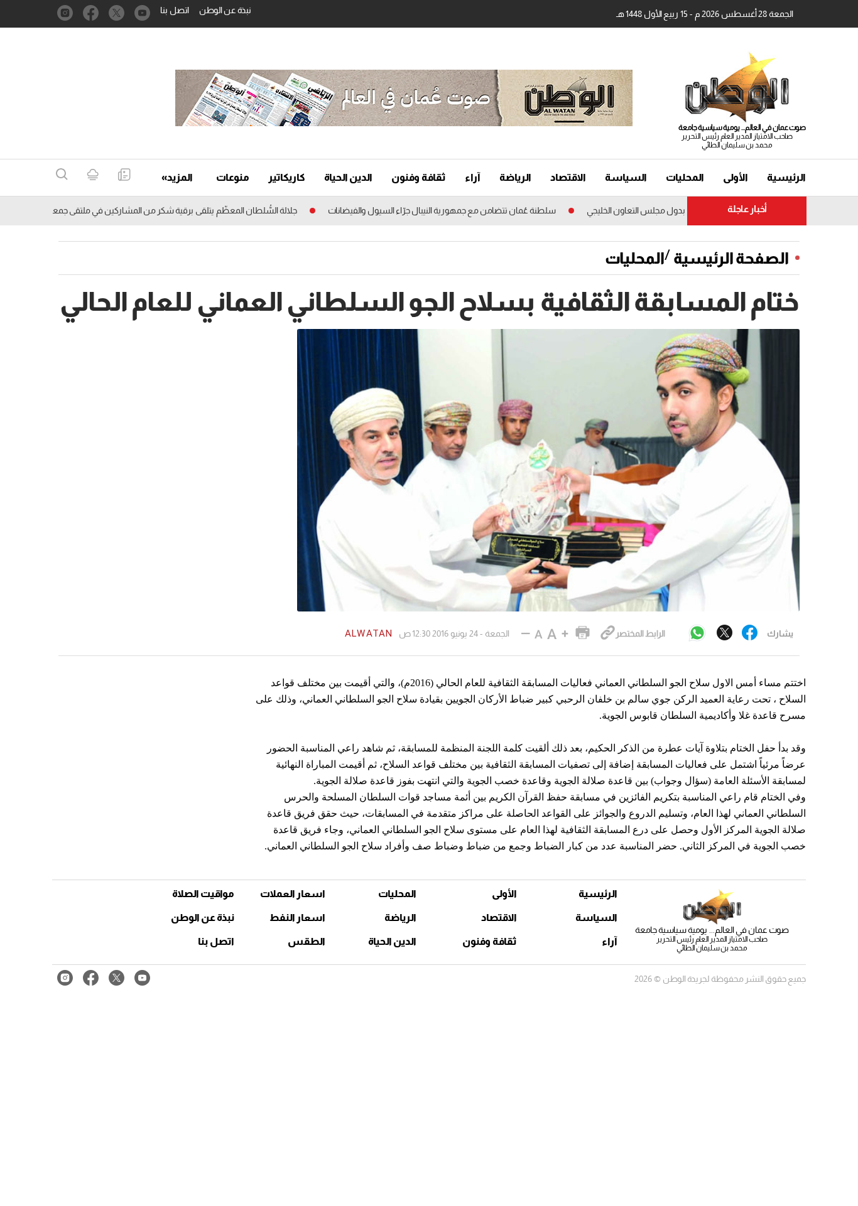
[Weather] (93, 175)
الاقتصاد (568, 177)
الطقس (306, 941)
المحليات (685, 177)
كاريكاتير (286, 177)
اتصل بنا (174, 10)
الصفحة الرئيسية (731, 258)
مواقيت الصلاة (203, 893)
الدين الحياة (348, 177)
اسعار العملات (294, 893)
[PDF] (124, 175)
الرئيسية (786, 177)
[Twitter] (724, 633)
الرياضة (515, 177)
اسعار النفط (297, 917)
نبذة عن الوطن (225, 10)
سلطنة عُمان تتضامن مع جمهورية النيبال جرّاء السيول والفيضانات (467, 210)
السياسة (626, 177)
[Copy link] (608, 633)
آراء (473, 177)
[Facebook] (750, 633)
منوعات (232, 177)
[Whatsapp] (697, 634)
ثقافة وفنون (418, 177)
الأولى (735, 177)
